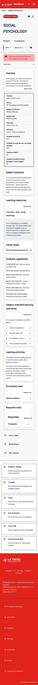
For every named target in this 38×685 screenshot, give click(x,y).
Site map (10, 639)
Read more (28, 89)
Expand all (27, 206)
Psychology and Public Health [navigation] (18, 105)
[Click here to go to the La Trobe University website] (6, 5)
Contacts (10, 628)
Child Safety (11, 617)
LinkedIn (28, 571)
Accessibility (11, 649)
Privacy (9, 660)
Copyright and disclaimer (15, 671)
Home (4, 10)
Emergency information (15, 606)
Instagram (19, 573)
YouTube (20, 571)
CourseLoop (32, 682)
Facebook (8, 571)
